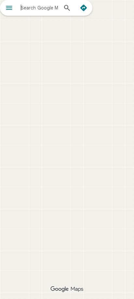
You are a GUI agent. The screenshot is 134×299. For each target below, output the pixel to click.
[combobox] (39, 7)
